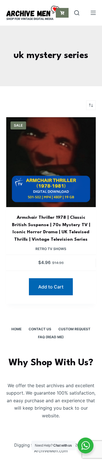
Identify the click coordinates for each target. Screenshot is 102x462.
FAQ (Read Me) (51, 337)
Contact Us (40, 329)
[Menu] (93, 12)
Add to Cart (50, 287)
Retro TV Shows (50, 249)
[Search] (76, 12)
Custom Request (74, 329)
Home (16, 329)
